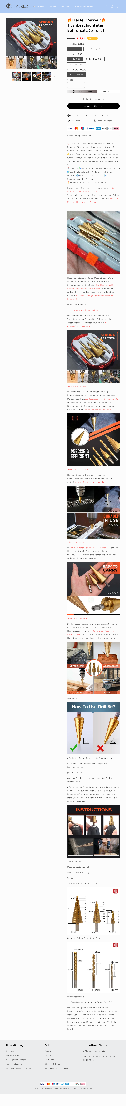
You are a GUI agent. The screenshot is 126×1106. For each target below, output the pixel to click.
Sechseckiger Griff (94, 59)
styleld (41, 1089)
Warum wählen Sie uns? (16, 1064)
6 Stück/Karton (76, 74)
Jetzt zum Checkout (93, 106)
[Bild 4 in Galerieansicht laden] (46, 76)
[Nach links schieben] (9, 76)
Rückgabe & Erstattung (54, 1064)
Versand (48, 1051)
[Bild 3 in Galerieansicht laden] (36, 76)
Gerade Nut (75, 49)
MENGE (70, 80)
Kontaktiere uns (12, 1055)
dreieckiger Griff (77, 64)
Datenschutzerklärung (80, 1088)
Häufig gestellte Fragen (16, 1059)
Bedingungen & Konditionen (56, 1068)
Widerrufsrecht (65, 1088)
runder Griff (75, 59)
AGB (91, 1088)
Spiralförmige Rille (94, 49)
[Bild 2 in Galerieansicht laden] (26, 76)
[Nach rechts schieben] (54, 76)
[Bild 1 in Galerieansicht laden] (16, 76)
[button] (52, 6)
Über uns (10, 1051)
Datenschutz (50, 1059)
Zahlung (48, 1055)
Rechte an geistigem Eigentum (18, 1068)
